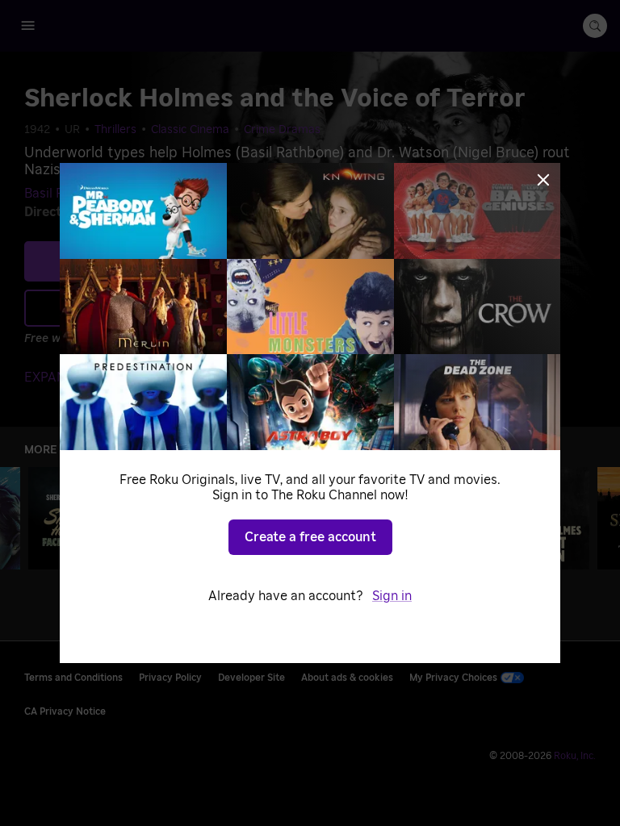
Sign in (392, 596)
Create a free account (310, 537)
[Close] (543, 180)
